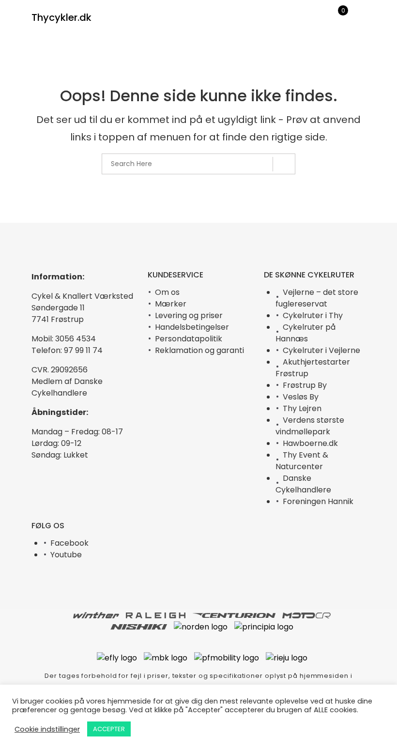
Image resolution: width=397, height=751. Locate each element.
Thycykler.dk (61, 17)
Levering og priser (189, 315)
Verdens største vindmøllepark (309, 425)
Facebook (69, 543)
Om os (167, 292)
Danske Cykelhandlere (303, 484)
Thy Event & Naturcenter (301, 460)
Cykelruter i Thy (313, 315)
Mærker (170, 303)
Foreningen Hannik (318, 501)
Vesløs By (301, 396)
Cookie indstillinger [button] (47, 729)
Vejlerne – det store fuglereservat (316, 298)
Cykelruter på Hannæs (305, 333)
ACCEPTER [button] (109, 729)
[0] (336, 18)
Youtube (66, 554)
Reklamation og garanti (199, 350)
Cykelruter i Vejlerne (321, 350)
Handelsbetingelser (192, 327)
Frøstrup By (305, 385)
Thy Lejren (302, 408)
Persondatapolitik (188, 338)
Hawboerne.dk (310, 443)
